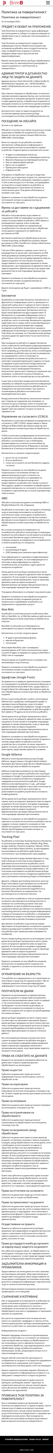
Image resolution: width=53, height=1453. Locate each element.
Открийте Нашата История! (16, 1439)
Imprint (45, 1439)
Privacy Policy (35, 1439)
